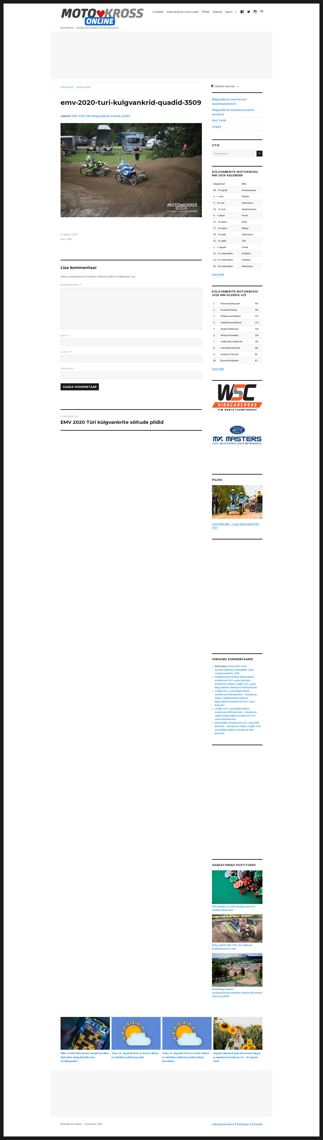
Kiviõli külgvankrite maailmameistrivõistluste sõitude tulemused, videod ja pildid (237, 993)
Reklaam (243, 1124)
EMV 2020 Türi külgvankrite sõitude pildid (100, 116)
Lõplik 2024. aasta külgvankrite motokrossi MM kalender (238, 730)
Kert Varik (219, 120)
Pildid (205, 11)
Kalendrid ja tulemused (183, 11)
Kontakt (257, 1124)
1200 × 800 (66, 239)
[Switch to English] (262, 11)
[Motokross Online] (102, 16)
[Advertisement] (161, 55)
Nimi (64, 335)
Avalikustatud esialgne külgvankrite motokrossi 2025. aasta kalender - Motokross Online (234, 680)
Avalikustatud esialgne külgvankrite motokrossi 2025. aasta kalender (235, 702)
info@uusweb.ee (223, 1124)
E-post (66, 352)
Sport (229, 11)
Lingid (216, 126)
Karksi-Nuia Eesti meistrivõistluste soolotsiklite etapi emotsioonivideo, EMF (234, 670)
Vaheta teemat (224, 86)
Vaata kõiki (218, 274)
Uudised (158, 11)
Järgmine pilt (83, 87)
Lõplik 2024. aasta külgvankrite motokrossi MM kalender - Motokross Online (236, 695)
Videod (217, 11)
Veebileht (67, 368)
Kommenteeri (71, 284)
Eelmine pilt (67, 87)
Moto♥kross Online (71, 1124)
